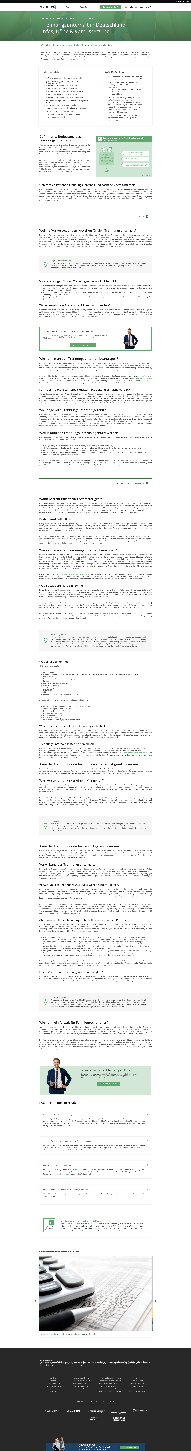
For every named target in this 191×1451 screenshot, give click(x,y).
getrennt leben (114, 87)
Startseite (45, 18)
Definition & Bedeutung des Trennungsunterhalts (64, 78)
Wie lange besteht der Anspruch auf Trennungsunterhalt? (65, 1190)
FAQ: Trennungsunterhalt (56, 117)
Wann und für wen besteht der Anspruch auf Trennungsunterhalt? (69, 1141)
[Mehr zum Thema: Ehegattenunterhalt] (147, 483)
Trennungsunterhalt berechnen (135, 753)
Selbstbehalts (63, 1174)
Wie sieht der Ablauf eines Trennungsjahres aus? (62, 1115)
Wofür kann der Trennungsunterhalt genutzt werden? (65, 91)
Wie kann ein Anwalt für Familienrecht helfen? (64, 114)
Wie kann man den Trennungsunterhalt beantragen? (65, 85)
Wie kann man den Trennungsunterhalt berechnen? (64, 97)
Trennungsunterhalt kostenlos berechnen (71, 574)
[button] (95, 1114)
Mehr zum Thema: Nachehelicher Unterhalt (128, 217)
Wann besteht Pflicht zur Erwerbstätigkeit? (62, 94)
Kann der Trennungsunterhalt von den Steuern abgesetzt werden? (67, 101)
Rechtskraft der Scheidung (56, 1194)
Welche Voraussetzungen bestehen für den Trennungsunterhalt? (62, 82)
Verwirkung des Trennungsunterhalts (60, 111)
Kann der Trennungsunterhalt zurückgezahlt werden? (66, 108)
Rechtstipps (84, 7)
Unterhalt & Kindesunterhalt (63, 18)
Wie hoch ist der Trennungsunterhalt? (58, 1165)
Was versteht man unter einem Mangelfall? (62, 105)
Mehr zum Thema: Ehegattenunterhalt (130, 483)
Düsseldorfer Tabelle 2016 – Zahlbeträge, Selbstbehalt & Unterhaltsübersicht (68, 1334)
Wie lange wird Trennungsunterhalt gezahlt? (62, 88)
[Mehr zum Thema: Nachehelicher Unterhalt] (147, 216)
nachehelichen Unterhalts (142, 378)
